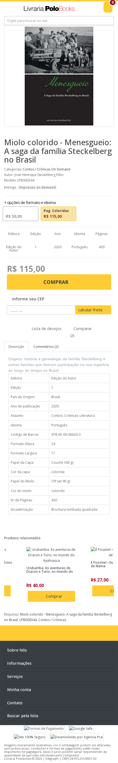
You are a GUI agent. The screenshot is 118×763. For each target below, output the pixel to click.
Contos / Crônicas (36, 169)
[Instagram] (53, 635)
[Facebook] (42, 635)
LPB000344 (28, 619)
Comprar (56, 282)
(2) (71, 335)
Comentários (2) (45, 346)
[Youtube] (65, 635)
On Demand (60, 169)
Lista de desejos (45, 328)
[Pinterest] (76, 635)
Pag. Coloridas (56, 213)
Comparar (82, 328)
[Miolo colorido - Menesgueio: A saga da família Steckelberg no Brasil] (59, 76)
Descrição (16, 346)
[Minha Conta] (96, 10)
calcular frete (91, 309)
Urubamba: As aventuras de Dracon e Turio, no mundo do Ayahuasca (49, 571)
